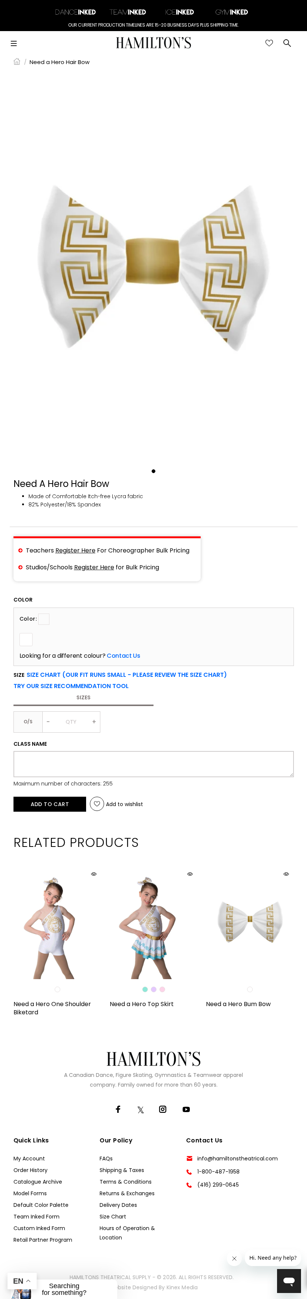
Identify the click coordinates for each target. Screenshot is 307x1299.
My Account (29, 1158)
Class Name (30, 744)
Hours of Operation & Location (127, 1232)
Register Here (75, 550)
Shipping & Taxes (122, 1170)
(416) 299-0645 (218, 1185)
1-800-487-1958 (218, 1171)
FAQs (106, 1158)
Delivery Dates (118, 1205)
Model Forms (30, 1193)
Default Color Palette (41, 1205)
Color (23, 599)
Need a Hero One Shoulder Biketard (52, 1008)
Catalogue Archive (37, 1182)
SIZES (83, 697)
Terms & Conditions (126, 1182)
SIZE (120, 675)
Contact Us (123, 656)
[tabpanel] (153, 268)
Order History (30, 1170)
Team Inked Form (36, 1216)
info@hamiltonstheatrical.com (237, 1158)
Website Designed (133, 1287)
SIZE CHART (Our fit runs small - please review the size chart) (127, 674)
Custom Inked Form (39, 1228)
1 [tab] (153, 471)
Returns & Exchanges (127, 1193)
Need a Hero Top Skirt (142, 1004)
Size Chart (113, 1216)
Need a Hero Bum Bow (238, 1004)
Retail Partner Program (42, 1240)
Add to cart (50, 804)
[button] (71, 686)
